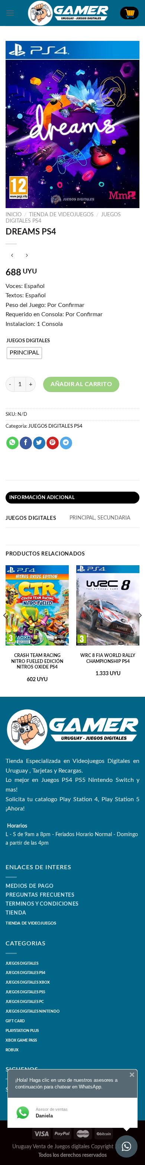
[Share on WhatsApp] (12, 443)
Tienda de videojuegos (61, 214)
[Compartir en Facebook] (26, 443)
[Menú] (10, 13)
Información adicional (42, 497)
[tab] (72, 498)
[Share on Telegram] (66, 443)
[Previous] (5, 630)
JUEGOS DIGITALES (28, 341)
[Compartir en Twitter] (39, 443)
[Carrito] (129, 13)
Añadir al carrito (81, 384)
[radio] (24, 353)
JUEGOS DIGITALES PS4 (55, 426)
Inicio (14, 214)
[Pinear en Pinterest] (52, 443)
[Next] (140, 630)
